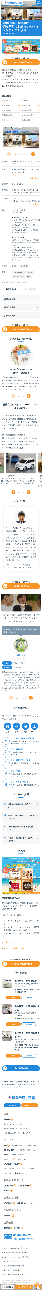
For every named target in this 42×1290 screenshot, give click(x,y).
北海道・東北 (21, 658)
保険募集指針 (14, 1248)
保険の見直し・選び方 (11, 1164)
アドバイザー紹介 (31, 1145)
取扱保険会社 (19, 1173)
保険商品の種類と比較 (27, 1150)
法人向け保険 (21, 1159)
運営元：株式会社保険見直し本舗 (12, 1274)
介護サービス (8, 1159)
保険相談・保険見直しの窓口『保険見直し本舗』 (18, 1082)
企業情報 (7, 1228)
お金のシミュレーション (25, 1203)
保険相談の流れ (7, 115)
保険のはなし (8, 1203)
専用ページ (7, 1215)
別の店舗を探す (22, 1068)
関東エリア (23, 1124)
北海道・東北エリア (10, 1124)
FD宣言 (4, 1248)
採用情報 (17, 1228)
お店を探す (12, 1105)
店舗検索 (7, 1119)
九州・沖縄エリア (24, 1133)
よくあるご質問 (27, 115)
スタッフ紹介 (6, 110)
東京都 (26, 1084)
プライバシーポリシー (9, 1261)
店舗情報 (5, 100)
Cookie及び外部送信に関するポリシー (14, 1266)
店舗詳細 (29, 998)
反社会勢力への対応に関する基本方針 (14, 1253)
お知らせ (5, 120)
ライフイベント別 (29, 1168)
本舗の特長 (6, 105)
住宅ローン (22, 1154)
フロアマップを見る (19, 266)
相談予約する (29, 1105)
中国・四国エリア (10, 1133)
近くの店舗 (26, 120)
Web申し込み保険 (10, 1154)
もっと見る (34, 204)
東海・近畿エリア (25, 1128)
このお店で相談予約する (21, 61)
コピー (15, 175)
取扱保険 (25, 100)
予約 (13, 998)
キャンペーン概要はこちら (14, 948)
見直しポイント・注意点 (12, 1168)
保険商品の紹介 (9, 1150)
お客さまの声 (26, 110)
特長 (5, 1145)
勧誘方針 (25, 1248)
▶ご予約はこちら (9, 942)
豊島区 (33, 1084)
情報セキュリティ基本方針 (10, 1270)
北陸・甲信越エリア (10, 1128)
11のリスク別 (8, 1173)
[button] (15, 154)
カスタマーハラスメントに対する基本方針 (15, 1257)
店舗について (26, 105)
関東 (19, 1084)
